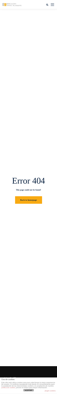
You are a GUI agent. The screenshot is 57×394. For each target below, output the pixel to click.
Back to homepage (28, 200)
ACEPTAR (28, 390)
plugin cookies (50, 391)
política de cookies (8, 388)
